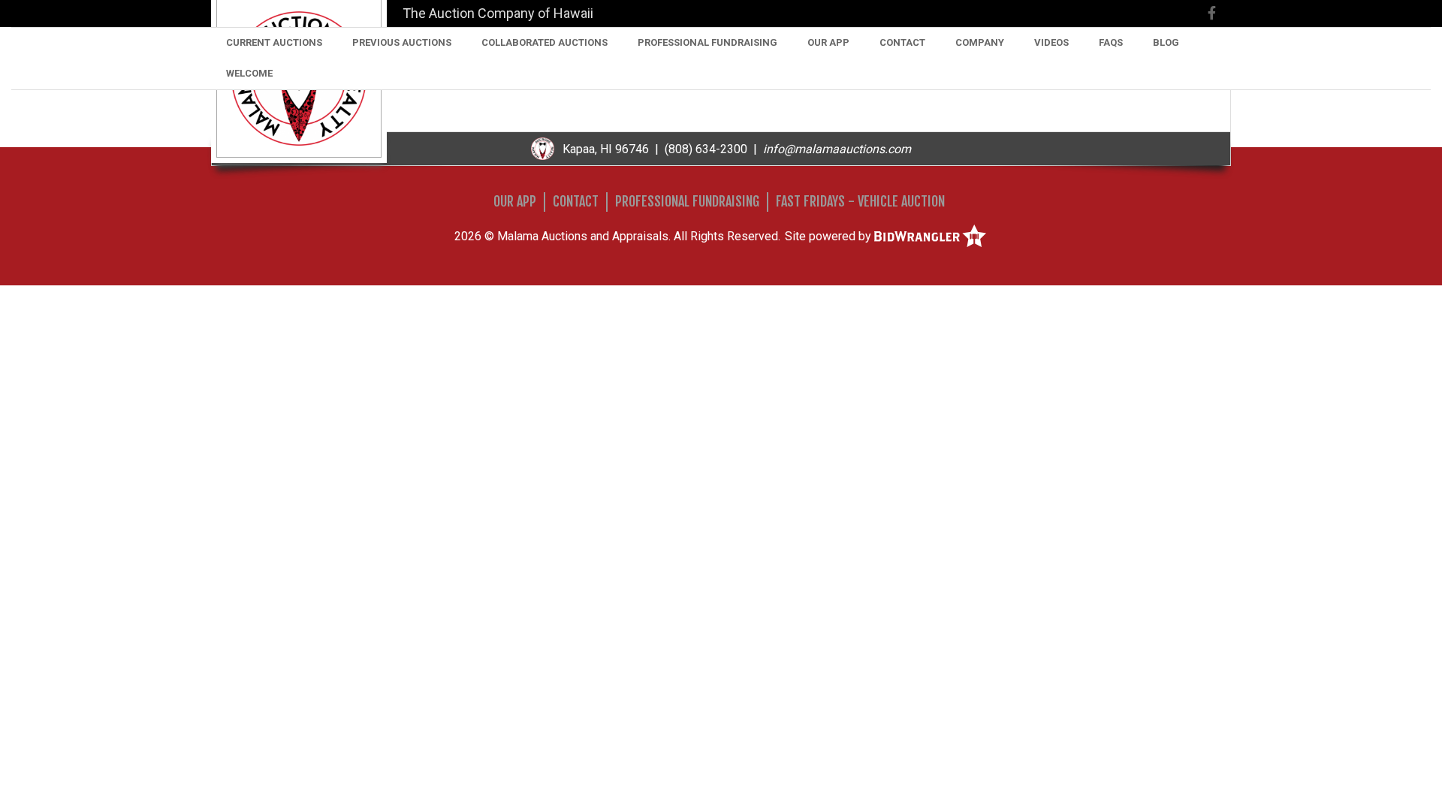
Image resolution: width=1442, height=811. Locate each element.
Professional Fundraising (707, 42)
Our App (828, 42)
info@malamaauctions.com (837, 149)
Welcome (249, 73)
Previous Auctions (401, 42)
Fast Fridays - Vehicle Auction (860, 201)
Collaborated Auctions (544, 42)
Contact (902, 42)
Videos (1051, 42)
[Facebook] (1212, 13)
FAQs (1111, 42)
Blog (1166, 42)
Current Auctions (274, 42)
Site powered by (829, 236)
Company (979, 42)
